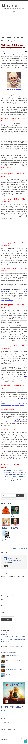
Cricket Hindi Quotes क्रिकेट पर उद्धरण (16, 646)
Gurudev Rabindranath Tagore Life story (14, 474)
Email (3, 606)
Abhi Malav (3, 643)
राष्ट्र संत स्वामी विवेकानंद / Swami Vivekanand (14, 476)
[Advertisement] (14, 25)
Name (3, 599)
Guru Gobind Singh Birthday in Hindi (13, 470)
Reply (6, 566)
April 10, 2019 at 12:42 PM (14, 560)
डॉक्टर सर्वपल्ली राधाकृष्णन (9, 478)
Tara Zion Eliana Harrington (7, 636)
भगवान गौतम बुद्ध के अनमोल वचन (16, 388)
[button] (14, 12)
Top (26, 742)
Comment (4, 580)
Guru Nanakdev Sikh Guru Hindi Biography (15, 472)
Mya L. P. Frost (4, 639)
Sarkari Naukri (11, 558)
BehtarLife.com (9, 5)
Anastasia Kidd (4, 632)
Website (3, 612)
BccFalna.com (4, 741)
